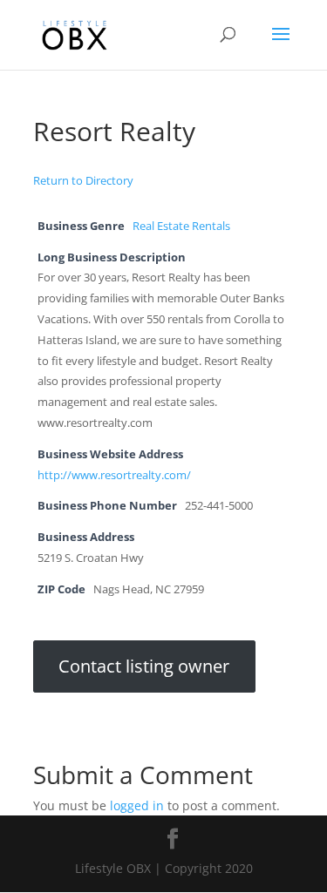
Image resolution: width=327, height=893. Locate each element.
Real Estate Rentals (181, 226)
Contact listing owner (143, 667)
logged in (137, 805)
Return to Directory (83, 180)
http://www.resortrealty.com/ (114, 475)
